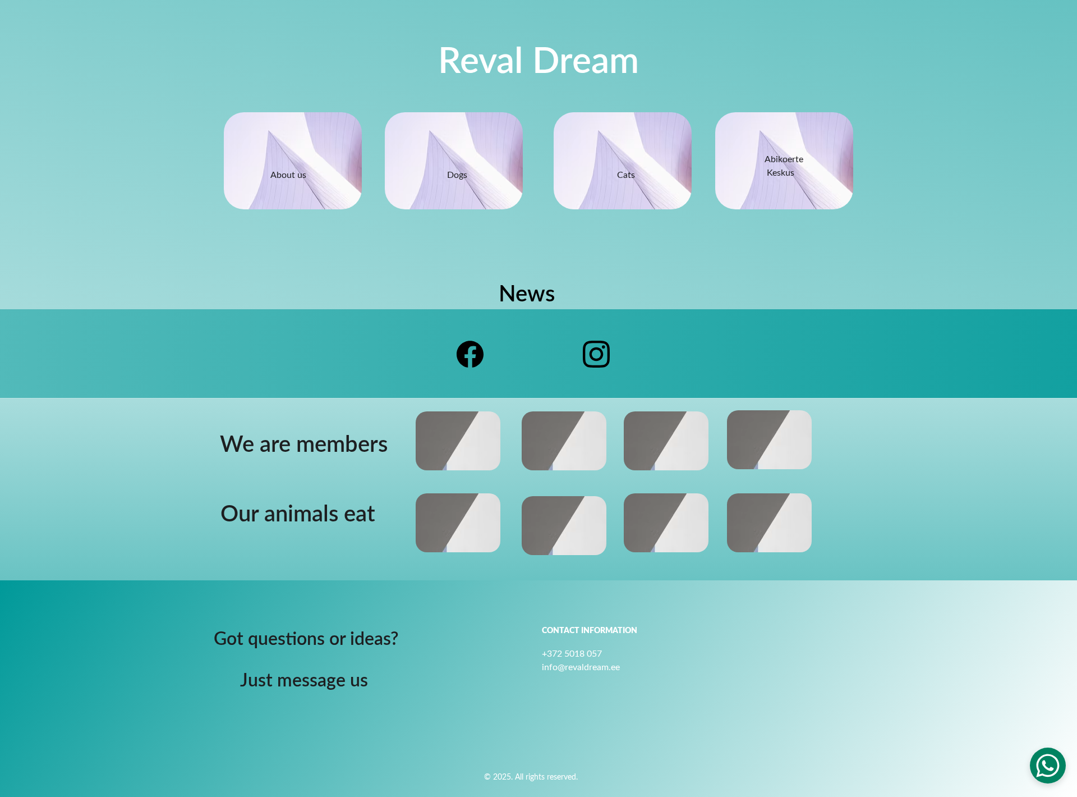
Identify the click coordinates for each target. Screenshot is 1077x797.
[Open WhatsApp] (1048, 766)
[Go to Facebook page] (470, 354)
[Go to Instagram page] (596, 354)
